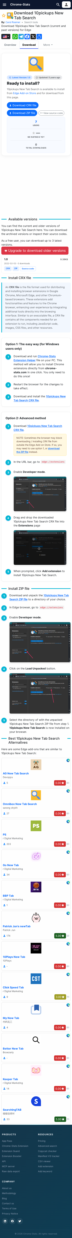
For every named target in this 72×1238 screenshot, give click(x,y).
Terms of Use (9, 1208)
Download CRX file (24, 105)
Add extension (45, 1166)
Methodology (9, 1193)
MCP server (8, 1166)
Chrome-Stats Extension (15, 1146)
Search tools (31, 22)
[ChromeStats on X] (20, 1221)
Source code (28, 268)
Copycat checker (47, 1151)
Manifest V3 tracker (48, 1156)
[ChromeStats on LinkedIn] (5, 1221)
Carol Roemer (13, 22)
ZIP (15, 268)
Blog (4, 1198)
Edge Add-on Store (24, 93)
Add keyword (45, 1171)
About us (7, 1188)
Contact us (8, 1203)
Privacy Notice (10, 1213)
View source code (53, 113)
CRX (8, 268)
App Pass (7, 1141)
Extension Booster (11, 1156)
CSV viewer (44, 1161)
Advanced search (47, 1146)
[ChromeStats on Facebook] (12, 1221)
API (4, 1161)
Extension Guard (11, 1151)
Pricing (41, 1141)
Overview (10, 44)
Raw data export (11, 1171)
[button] (4, 4)
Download (29, 44)
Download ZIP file (23, 113)
